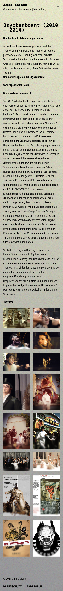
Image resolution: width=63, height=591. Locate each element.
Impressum (34, 586)
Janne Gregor (15, 5)
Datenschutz (12, 586)
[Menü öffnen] (58, 7)
